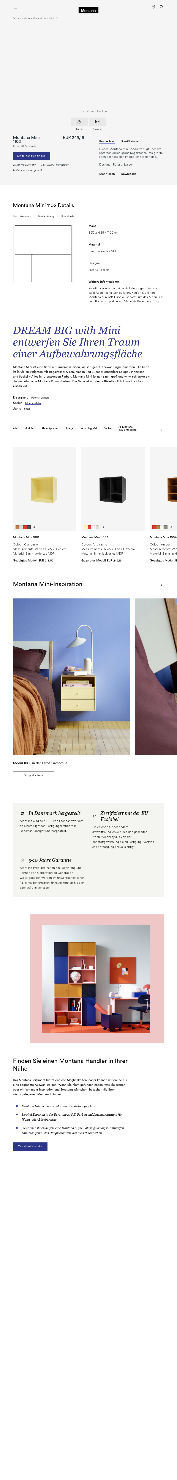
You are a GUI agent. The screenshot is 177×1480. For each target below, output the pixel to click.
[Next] (160, 430)
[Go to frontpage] (88, 6)
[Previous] (149, 430)
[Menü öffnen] (15, 7)
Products (17, 18)
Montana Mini (31, 18)
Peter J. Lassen (40, 397)
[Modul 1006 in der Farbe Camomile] (71, 676)
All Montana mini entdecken (128, 428)
